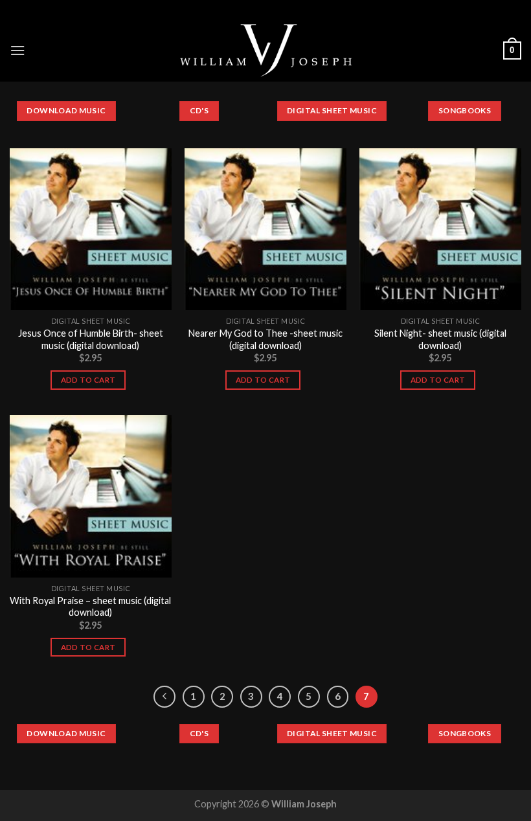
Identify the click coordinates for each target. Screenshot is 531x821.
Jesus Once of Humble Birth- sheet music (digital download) (90, 339)
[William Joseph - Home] (266, 50)
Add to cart (88, 380)
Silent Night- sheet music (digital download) (440, 339)
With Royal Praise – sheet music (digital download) (90, 606)
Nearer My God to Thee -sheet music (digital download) (265, 339)
